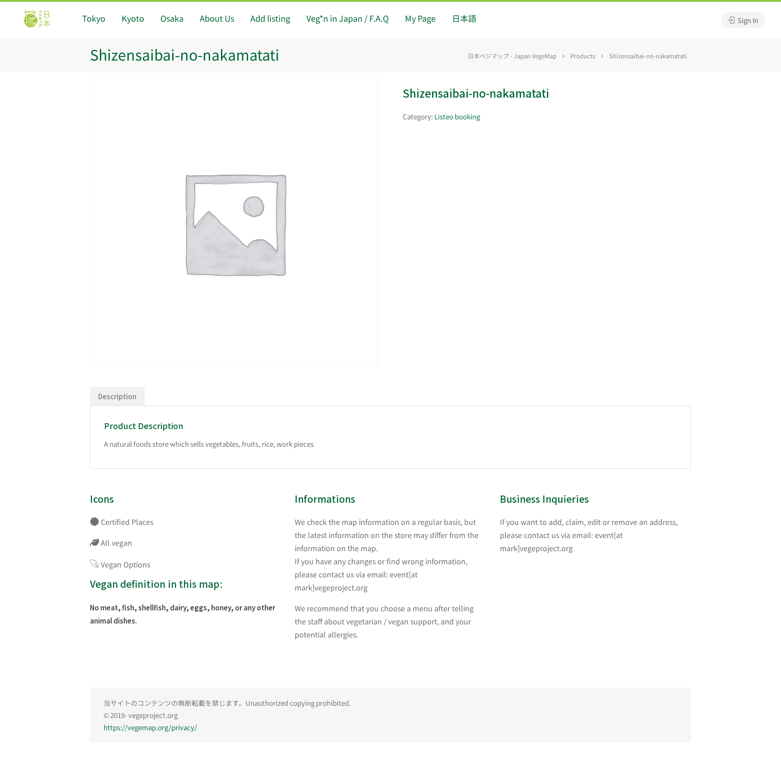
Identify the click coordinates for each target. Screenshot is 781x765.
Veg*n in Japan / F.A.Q (347, 18)
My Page (420, 18)
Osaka (171, 18)
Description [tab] (117, 396)
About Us (217, 18)
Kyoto (133, 18)
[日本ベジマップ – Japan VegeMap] (37, 19)
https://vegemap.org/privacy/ (150, 727)
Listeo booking (457, 116)
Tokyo (93, 18)
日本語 (464, 18)
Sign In (747, 20)
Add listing (270, 18)
